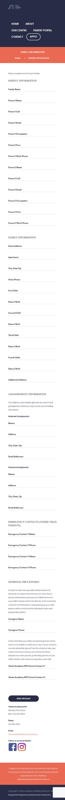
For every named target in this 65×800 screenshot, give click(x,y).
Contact (17, 37)
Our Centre (19, 30)
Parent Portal (42, 30)
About (29, 24)
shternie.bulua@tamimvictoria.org (22, 734)
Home (15, 24)
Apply (33, 36)
